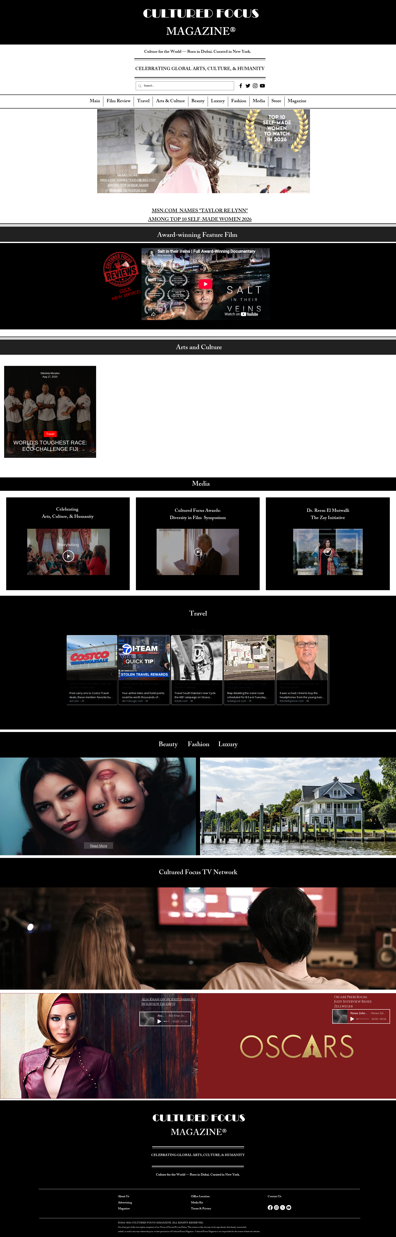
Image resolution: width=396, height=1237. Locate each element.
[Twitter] (248, 86)
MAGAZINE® (199, 1133)
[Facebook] (241, 86)
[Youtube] (288, 1207)
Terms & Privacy (201, 1208)
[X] (282, 1207)
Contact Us (274, 1196)
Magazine (124, 1208)
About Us (123, 1196)
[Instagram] (255, 86)
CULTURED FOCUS (198, 1117)
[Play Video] (68, 556)
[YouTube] (262, 86)
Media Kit (197, 1202)
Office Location (200, 1196)
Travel (50, 434)
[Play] (159, 1021)
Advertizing (125, 1202)
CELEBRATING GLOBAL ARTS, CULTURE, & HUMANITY (199, 69)
